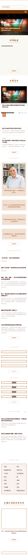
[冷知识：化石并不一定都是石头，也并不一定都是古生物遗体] (14, 416)
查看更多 (14, 72)
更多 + (25, 431)
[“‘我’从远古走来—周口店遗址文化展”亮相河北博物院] (14, 385)
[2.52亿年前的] (25, 58)
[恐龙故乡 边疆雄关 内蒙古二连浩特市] (14, 380)
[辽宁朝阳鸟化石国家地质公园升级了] (14, 371)
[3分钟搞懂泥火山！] (14, 406)
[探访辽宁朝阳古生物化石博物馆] (14, 376)
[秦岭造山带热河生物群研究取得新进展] (15, 58)
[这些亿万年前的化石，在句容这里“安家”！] (14, 411)
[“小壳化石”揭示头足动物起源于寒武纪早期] (20, 58)
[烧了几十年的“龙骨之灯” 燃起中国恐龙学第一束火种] (14, 402)
